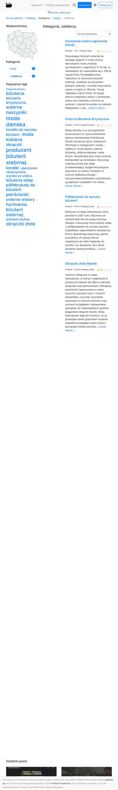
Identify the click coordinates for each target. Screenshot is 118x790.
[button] (74, 5)
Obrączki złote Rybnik (81, 263)
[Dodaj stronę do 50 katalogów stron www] (59, 12)
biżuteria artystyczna (16, 100)
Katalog (30, 18)
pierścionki (18, 194)
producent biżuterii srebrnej (18, 156)
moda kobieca (19, 137)
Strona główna (14, 18)
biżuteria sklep (20, 180)
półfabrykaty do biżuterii (20, 187)
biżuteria (15, 93)
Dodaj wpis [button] (84, 5)
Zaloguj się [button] (105, 5)
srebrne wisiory (21, 199)
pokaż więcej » (97, 107)
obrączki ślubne (15, 89)
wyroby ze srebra (19, 176)
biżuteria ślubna (18, 219)
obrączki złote (20, 223)
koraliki (13, 167)
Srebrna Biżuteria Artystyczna (87, 119)
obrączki (14, 144)
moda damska (16, 121)
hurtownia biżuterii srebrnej (16, 209)
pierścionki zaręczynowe (21, 170)
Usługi (56, 18)
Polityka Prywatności (61, 783)
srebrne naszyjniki (17, 109)
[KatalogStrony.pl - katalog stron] (9, 5)
